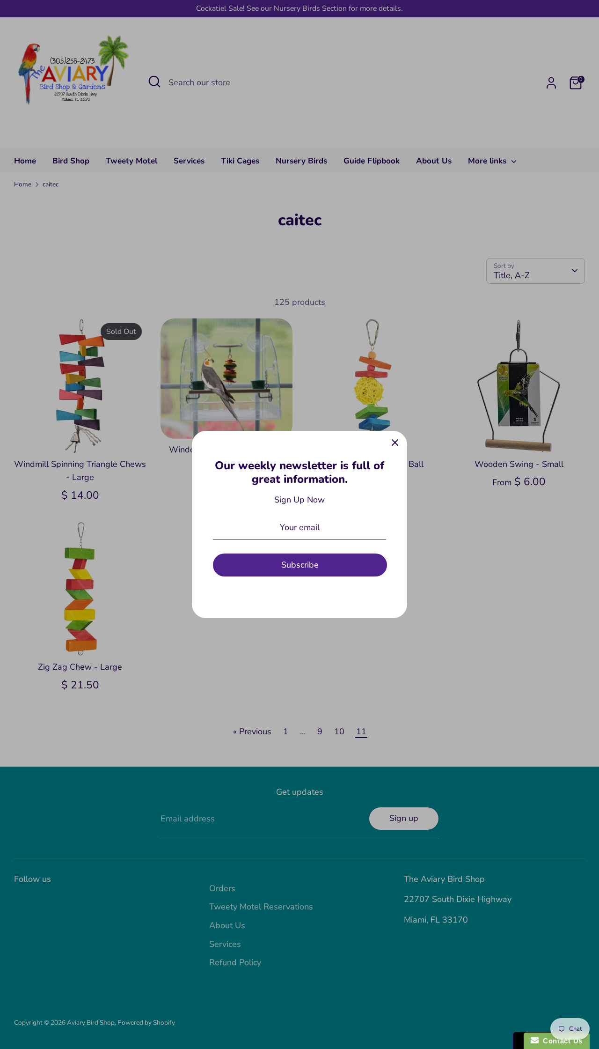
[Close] (395, 443)
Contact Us (561, 1041)
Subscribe (300, 564)
